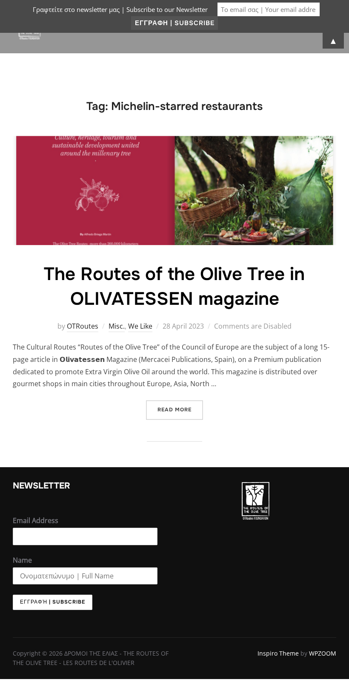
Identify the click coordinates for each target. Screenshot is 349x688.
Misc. (117, 326)
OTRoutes (82, 326)
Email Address (35, 520)
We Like (140, 326)
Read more (180, 406)
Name (22, 560)
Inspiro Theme (278, 653)
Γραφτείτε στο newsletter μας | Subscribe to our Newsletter (120, 9)
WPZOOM (322, 653)
